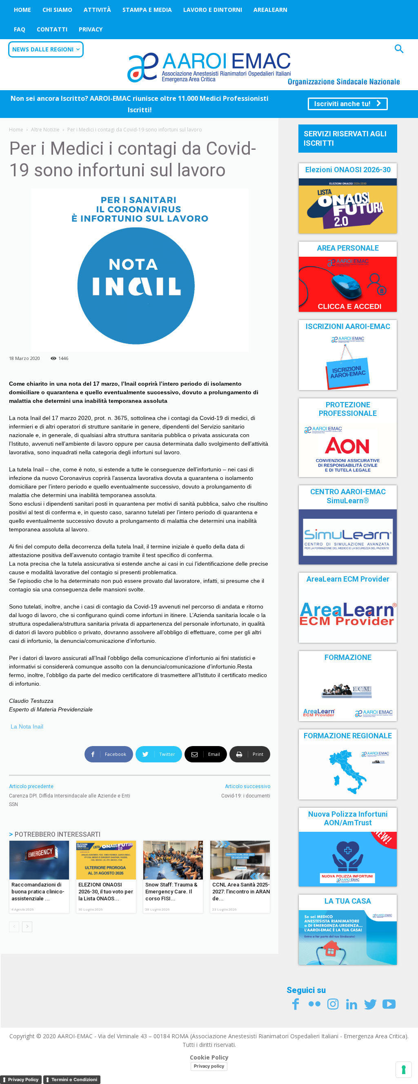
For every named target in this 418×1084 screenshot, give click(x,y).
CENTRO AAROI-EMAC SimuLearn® (348, 496)
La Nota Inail (26, 726)
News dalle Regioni (42, 49)
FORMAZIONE (348, 657)
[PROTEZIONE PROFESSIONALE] (348, 449)
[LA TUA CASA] (348, 937)
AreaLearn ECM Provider (348, 579)
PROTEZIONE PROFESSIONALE (348, 409)
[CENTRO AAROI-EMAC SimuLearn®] (348, 536)
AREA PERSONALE (348, 248)
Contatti (52, 29)
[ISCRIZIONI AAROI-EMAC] (348, 362)
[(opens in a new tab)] (348, 284)
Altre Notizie (45, 129)
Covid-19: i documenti (245, 796)
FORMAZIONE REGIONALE (348, 735)
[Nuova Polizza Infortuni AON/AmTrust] (348, 859)
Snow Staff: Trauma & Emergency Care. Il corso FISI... (171, 892)
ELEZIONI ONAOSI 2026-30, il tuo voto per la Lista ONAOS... (105, 892)
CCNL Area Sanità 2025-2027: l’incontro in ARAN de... (241, 892)
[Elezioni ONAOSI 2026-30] (348, 205)
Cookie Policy (209, 1057)
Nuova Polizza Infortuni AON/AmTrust (348, 818)
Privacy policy (209, 1066)
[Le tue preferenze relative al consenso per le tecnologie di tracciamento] (403, 1069)
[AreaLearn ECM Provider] (348, 615)
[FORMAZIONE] (348, 693)
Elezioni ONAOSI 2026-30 (348, 169)
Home (22, 9)
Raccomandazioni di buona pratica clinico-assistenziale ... (37, 892)
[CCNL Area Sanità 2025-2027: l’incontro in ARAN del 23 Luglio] (240, 860)
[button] (399, 50)
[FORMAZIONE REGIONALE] (348, 771)
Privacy (90, 29)
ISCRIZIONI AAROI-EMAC (348, 326)
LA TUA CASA (348, 901)
